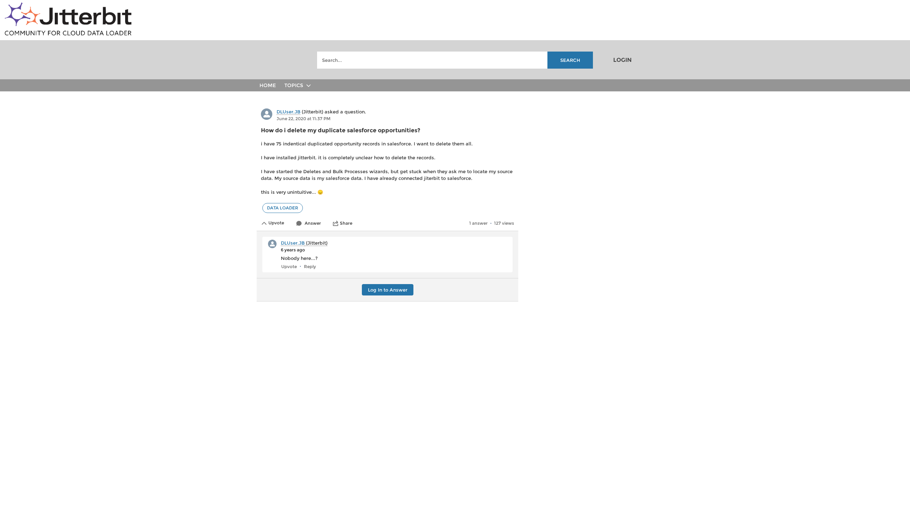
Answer (313, 223)
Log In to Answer (387, 290)
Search (570, 60)
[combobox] (455, 60)
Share (346, 223)
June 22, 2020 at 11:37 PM (304, 118)
